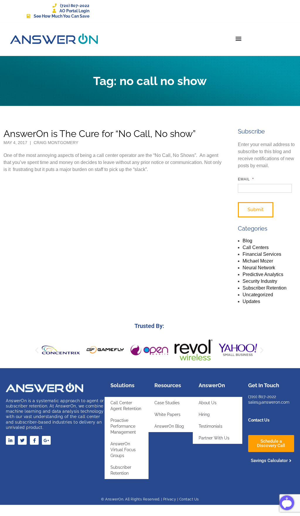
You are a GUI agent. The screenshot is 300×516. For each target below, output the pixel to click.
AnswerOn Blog (169, 426)
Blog (247, 240)
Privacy (169, 499)
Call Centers (256, 247)
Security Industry (260, 281)
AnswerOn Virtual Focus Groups (123, 449)
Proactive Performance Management (123, 426)
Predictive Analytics (263, 274)
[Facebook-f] (34, 440)
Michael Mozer (258, 260)
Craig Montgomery (56, 142)
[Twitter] (22, 440)
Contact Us (259, 420)
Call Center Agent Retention (125, 405)
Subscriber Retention (265, 287)
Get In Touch (263, 385)
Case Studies (167, 402)
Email (246, 179)
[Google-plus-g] (46, 440)
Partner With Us (214, 438)
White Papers (167, 414)
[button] (238, 38)
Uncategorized (258, 294)
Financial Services (262, 254)
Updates (251, 301)
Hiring (204, 414)
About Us (208, 402)
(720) (253, 396)
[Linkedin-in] (10, 440)
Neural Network (259, 267)
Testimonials (210, 426)
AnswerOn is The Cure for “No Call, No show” (100, 133)
